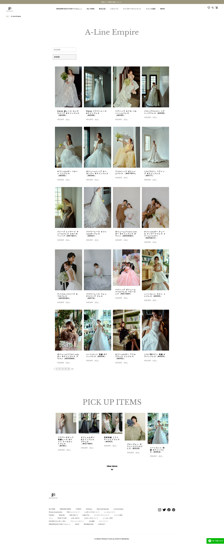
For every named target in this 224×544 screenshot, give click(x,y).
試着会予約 (85, 515)
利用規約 (51, 515)
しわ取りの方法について (92, 512)
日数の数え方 (73, 515)
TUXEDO (78, 509)
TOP (7, 16)
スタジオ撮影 (151, 9)
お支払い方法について (91, 518)
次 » (72, 369)
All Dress (89, 509)
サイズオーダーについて (132, 9)
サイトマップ (103, 521)
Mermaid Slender (103, 509)
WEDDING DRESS (65, 509)
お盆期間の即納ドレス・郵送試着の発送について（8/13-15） (112, 2)
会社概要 (91, 521)
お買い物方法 (75, 518)
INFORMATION (88, 524)
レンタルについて (109, 512)
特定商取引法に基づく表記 (57, 521)
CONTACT (101, 524)
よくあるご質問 (108, 518)
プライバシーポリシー (77, 521)
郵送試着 (102, 9)
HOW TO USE (62, 518)
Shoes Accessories (55, 512)
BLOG (77, 524)
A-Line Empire (118, 509)
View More (112, 466)
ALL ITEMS (90, 9)
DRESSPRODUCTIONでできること (69, 9)
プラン (51, 518)
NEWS (162, 9)
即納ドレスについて (73, 512)
